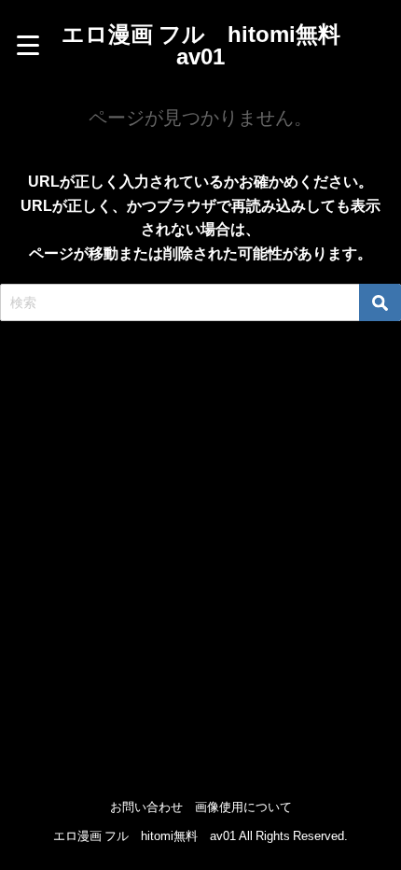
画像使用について (243, 807)
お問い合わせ (146, 807)
